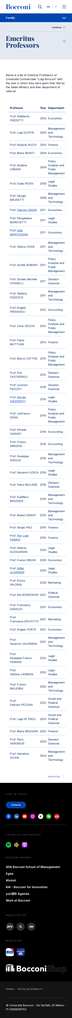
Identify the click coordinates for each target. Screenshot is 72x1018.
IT (56, 7)
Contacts (56, 27)
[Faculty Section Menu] (64, 17)
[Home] (18, 7)
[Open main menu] (64, 7)
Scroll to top (54, 776)
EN (48, 7)
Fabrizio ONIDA (27, 210)
